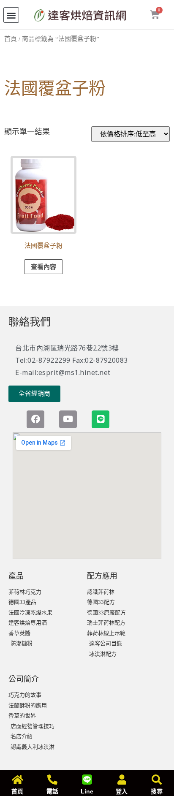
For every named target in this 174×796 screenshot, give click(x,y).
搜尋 (157, 791)
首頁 (10, 38)
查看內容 (43, 266)
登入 (122, 791)
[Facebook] (35, 419)
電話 (52, 791)
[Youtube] (68, 419)
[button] (11, 15)
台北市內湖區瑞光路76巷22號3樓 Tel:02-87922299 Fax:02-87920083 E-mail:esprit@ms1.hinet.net (71, 360)
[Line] (100, 419)
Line (87, 791)
